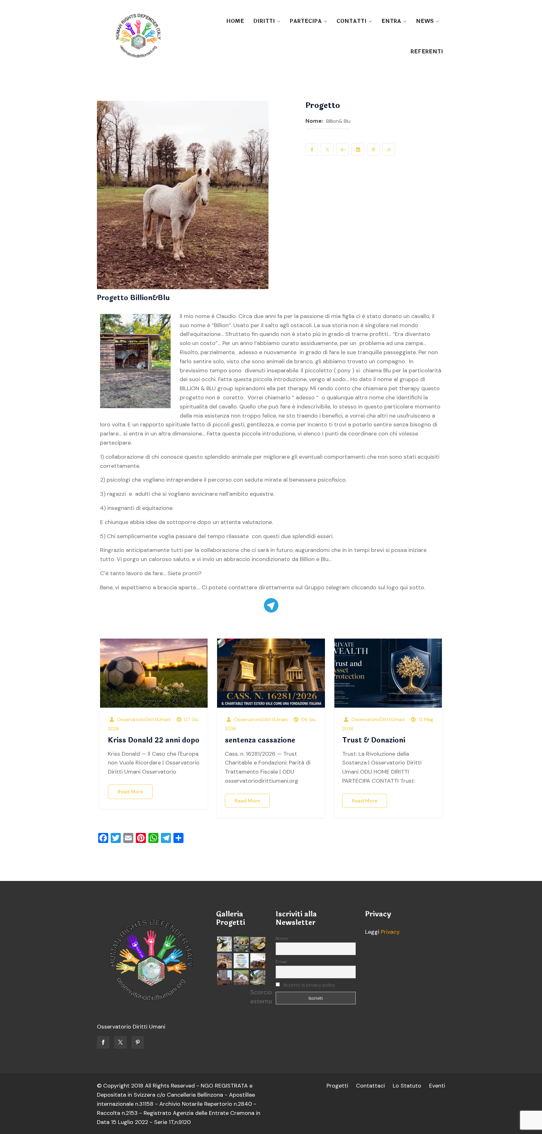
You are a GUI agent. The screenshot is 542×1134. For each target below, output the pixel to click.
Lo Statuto (407, 1085)
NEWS (425, 21)
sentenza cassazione (260, 740)
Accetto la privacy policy (308, 985)
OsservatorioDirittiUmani (144, 719)
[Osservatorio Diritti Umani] (138, 36)
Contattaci (370, 1085)
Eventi (437, 1085)
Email (281, 961)
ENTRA (391, 21)
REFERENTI (427, 51)
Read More (130, 791)
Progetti (337, 1085)
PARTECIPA (306, 21)
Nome (282, 938)
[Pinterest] (137, 1042)
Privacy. (390, 932)
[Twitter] (120, 1042)
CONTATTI (352, 21)
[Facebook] (103, 1042)
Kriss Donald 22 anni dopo (153, 740)
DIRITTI (264, 21)
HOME (235, 21)
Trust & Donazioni (373, 740)
